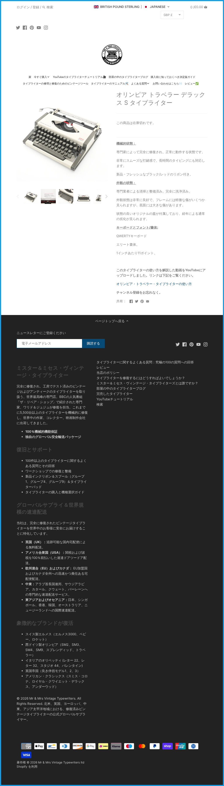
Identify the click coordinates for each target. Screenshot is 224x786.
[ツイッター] (18, 27)
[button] (132, 6)
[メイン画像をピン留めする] (142, 301)
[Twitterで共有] (136, 301)
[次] (106, 196)
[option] (30, 196)
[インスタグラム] (46, 27)
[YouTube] (39, 27)
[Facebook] (25, 27)
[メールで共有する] (147, 301)
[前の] (18, 196)
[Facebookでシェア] (131, 301)
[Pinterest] (32, 27)
